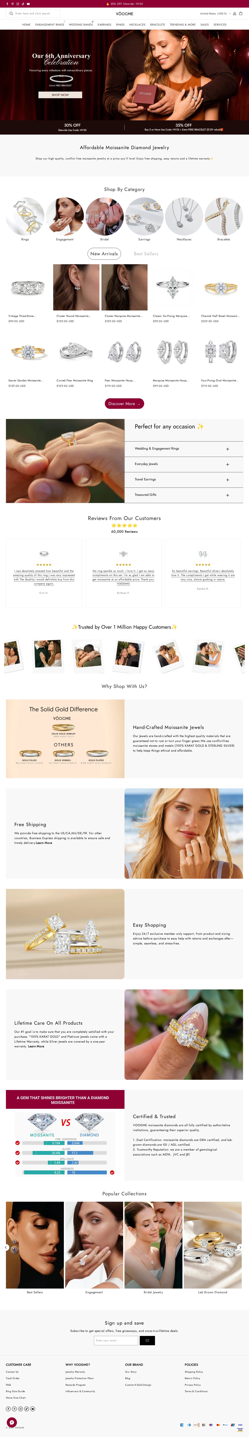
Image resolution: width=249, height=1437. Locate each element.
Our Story (131, 1372)
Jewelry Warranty (75, 1372)
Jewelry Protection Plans (80, 1378)
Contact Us (12, 1372)
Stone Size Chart (16, 1397)
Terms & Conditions (196, 1391)
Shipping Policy (194, 1372)
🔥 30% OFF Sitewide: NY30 (124, 4)
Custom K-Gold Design (138, 1385)
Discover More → (124, 404)
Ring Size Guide (15, 1391)
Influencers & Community (80, 1391)
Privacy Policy (193, 1385)
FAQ (8, 1385)
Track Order (13, 1378)
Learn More (44, 843)
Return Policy (192, 1378)
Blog (127, 1378)
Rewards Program (76, 1385)
